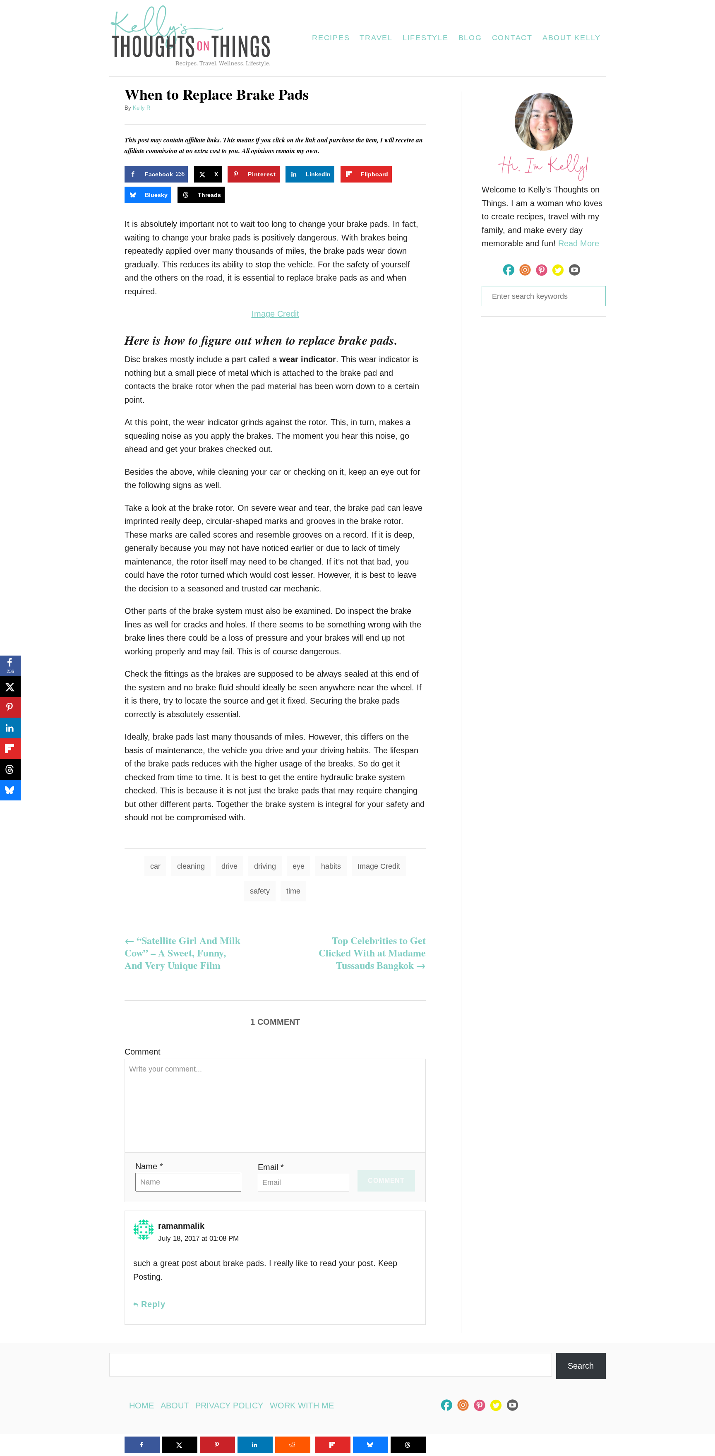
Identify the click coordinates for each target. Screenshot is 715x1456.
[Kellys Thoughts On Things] (195, 38)
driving (265, 866)
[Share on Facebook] (142, 1445)
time (293, 891)
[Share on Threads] (10, 769)
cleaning (191, 866)
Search (581, 1365)
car (155, 866)
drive (229, 866)
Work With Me (302, 1405)
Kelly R (141, 108)
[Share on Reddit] (292, 1445)
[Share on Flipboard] (10, 748)
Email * (271, 1167)
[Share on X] (10, 686)
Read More (578, 243)
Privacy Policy (229, 1405)
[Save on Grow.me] (406, 174)
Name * (149, 1166)
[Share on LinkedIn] (10, 728)
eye (299, 866)
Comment (143, 1051)
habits (331, 866)
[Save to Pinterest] (10, 707)
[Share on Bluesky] (10, 790)
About (175, 1405)
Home (141, 1405)
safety (260, 891)
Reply (153, 1304)
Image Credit (275, 313)
